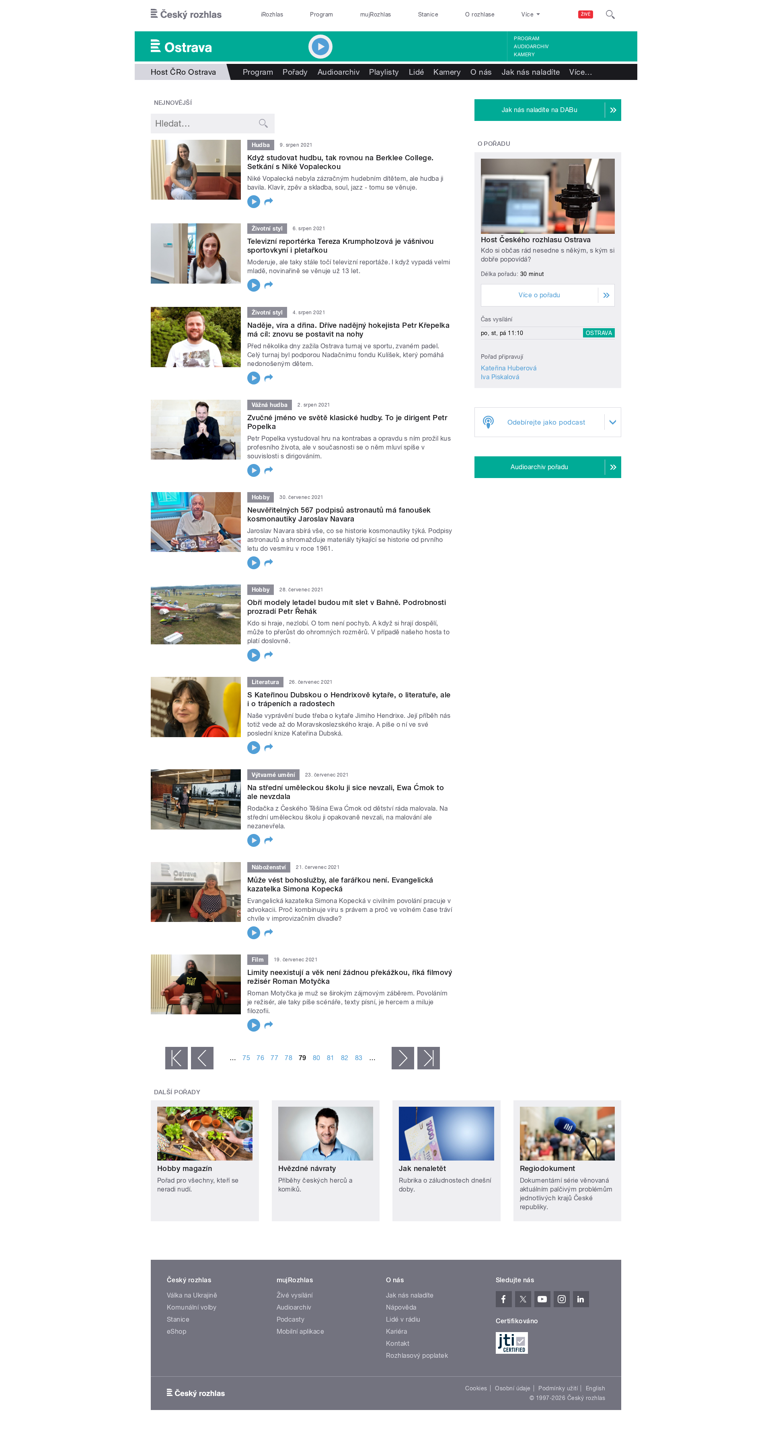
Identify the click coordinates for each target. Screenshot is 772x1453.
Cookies (476, 1388)
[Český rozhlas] (186, 14)
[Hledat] (610, 14)
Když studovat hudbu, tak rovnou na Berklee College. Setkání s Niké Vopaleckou (340, 162)
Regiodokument (547, 1168)
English (595, 1388)
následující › (403, 1058)
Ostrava (599, 333)
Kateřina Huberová (508, 368)
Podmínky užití (558, 1388)
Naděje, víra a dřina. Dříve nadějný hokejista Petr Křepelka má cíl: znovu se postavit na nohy (348, 329)
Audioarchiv (531, 46)
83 (359, 1058)
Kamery (524, 54)
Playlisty (384, 71)
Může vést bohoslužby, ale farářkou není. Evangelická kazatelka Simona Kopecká (340, 884)
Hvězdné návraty (307, 1168)
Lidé (416, 71)
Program (321, 14)
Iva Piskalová (500, 377)
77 (274, 1058)
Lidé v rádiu (403, 1319)
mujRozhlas (375, 14)
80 (316, 1058)
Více (580, 71)
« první (176, 1058)
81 (331, 1058)
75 (246, 1058)
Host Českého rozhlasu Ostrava (536, 239)
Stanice (428, 14)
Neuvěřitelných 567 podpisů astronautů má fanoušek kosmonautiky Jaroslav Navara (339, 514)
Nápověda (401, 1307)
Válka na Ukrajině (192, 1295)
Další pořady (177, 1092)
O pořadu (494, 143)
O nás (481, 71)
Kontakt (397, 1343)
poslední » (428, 1058)
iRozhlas (272, 14)
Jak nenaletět (422, 1168)
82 (345, 1058)
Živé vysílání (295, 1295)
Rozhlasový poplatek (417, 1355)
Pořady (295, 71)
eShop (176, 1331)
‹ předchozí (202, 1058)
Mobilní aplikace (300, 1331)
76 (260, 1058)
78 (288, 1058)
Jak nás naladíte (531, 71)
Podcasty (291, 1319)
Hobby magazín (184, 1168)
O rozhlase (480, 14)
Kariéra (396, 1331)
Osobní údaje (513, 1388)
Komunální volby (191, 1307)
